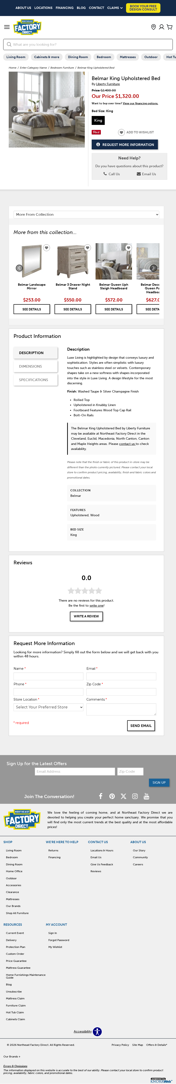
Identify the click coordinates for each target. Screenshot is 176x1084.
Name (20, 669)
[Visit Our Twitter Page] (124, 797)
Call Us (114, 174)
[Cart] (169, 27)
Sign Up (159, 783)
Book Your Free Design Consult (143, 7)
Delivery (11, 940)
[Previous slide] (19, 268)
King (98, 120)
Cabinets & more (46, 57)
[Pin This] (96, 133)
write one (97, 606)
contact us (127, 444)
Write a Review (86, 616)
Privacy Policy (120, 1044)
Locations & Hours (102, 850)
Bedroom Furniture (62, 67)
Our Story (139, 850)
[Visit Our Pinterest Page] (112, 797)
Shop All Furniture (17, 913)
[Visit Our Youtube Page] (146, 797)
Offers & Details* (156, 1044)
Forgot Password (58, 940)
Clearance (12, 892)
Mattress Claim (15, 998)
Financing (65, 8)
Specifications (33, 380)
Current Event (15, 933)
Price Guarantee (16, 961)
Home (12, 67)
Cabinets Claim (15, 1019)
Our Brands (13, 906)
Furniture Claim (16, 1005)
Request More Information (128, 145)
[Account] (161, 27)
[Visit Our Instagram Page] (135, 797)
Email (91, 669)
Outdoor (151, 57)
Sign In (52, 933)
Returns (53, 850)
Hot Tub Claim (15, 1012)
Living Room (15, 57)
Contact (96, 8)
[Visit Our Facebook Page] (101, 797)
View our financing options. (140, 103)
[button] (7, 27)
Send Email (141, 726)
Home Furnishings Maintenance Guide (26, 976)
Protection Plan (15, 947)
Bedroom (104, 57)
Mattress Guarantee (18, 967)
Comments (96, 699)
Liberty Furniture (108, 84)
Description (31, 353)
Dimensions (30, 366)
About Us (23, 8)
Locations (43, 8)
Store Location (26, 699)
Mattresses (128, 57)
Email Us (148, 174)
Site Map (137, 1044)
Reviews (96, 871)
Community (140, 857)
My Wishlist (55, 947)
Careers (138, 864)
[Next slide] (153, 268)
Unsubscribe (14, 991)
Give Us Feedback (102, 864)
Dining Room (78, 57)
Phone (20, 684)
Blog (81, 8)
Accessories (13, 885)
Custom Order (15, 953)
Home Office (14, 871)
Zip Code (94, 684)
